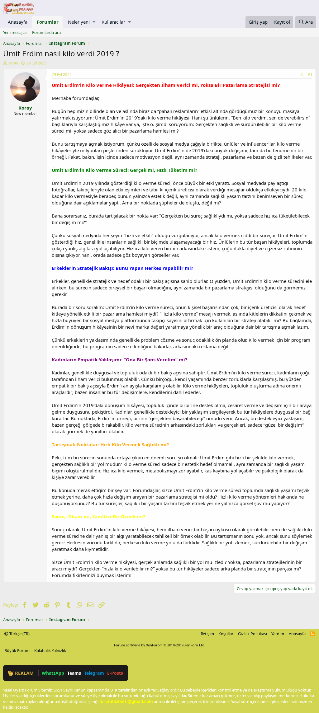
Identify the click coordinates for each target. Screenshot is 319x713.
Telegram (94, 673)
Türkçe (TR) (19, 633)
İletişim (207, 633)
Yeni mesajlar (15, 32)
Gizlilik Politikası (252, 633)
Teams (74, 673)
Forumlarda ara (46, 32)
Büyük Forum (17, 650)
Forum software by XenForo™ (159, 645)
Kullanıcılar (113, 22)
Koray (12, 63)
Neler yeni (79, 22)
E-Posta (115, 673)
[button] (94, 22)
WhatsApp (53, 673)
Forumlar (48, 22)
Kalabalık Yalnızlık (50, 650)
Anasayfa (17, 22)
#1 (310, 74)
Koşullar (225, 633)
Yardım (277, 633)
